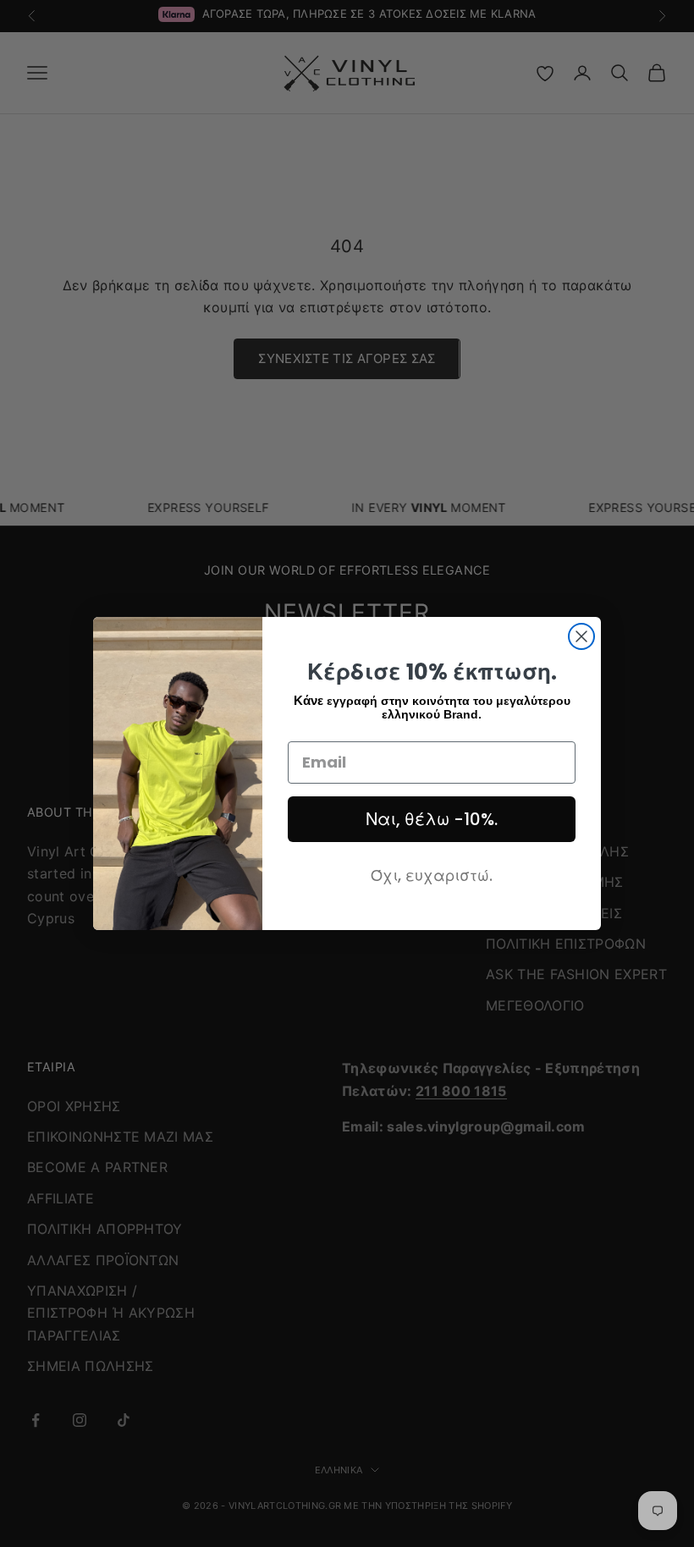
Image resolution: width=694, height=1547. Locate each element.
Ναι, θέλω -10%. (432, 819)
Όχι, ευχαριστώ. (432, 875)
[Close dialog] (581, 636)
